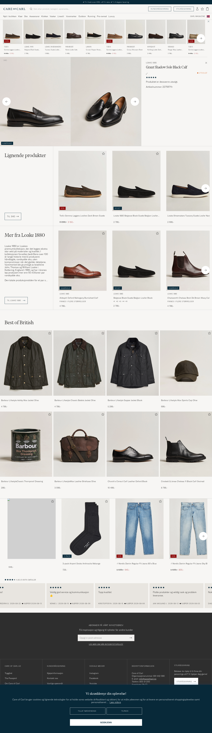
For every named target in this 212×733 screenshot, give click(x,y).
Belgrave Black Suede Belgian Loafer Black (32, 50)
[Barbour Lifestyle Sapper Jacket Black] (133, 397)
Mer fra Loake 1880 (25, 235)
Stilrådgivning (183, 9)
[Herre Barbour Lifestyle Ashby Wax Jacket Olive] (26, 363)
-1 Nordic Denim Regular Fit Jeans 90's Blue (136, 563)
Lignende (25, 155)
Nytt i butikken (9, 16)
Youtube (93, 683)
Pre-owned (102, 16)
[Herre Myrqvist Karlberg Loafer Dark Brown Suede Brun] (156, 32)
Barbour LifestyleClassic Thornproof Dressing (22, 481)
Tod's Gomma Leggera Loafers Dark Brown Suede (82, 215)
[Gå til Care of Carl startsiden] (14, 9)
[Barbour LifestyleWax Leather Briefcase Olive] (79, 478)
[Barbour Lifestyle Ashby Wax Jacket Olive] (26, 397)
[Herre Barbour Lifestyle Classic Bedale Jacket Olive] (79, 363)
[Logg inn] (197, 9)
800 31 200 (144, 681)
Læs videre (115, 702)
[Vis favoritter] (202, 9)
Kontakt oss (52, 678)
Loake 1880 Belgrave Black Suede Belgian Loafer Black (135, 215)
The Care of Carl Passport (106, 2)
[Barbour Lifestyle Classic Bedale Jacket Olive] (79, 397)
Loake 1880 (29, 47)
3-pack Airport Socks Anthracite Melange (81, 563)
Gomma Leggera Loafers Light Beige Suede (196, 50)
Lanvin (88, 47)
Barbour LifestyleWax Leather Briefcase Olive (75, 481)
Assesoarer (34, 16)
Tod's (6, 47)
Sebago (171, 47)
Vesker (53, 16)
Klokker (44, 16)
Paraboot (69, 47)
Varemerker (71, 16)
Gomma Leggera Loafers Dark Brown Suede (11, 50)
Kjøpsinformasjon (55, 673)
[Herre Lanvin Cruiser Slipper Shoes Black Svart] (94, 32)
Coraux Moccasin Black (134, 50)
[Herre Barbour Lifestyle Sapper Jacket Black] (133, 363)
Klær (20, 16)
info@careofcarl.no (147, 679)
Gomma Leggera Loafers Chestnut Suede (114, 50)
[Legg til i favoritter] (103, 154)
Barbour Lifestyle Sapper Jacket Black (125, 400)
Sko (26, 16)
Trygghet (8, 673)
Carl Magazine (197, 16)
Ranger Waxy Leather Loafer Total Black (175, 50)
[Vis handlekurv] (207, 9)
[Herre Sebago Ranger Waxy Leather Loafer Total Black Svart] (176, 32)
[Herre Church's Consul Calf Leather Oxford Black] (133, 444)
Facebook (93, 678)
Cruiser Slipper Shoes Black (93, 50)
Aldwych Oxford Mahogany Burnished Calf (79, 298)
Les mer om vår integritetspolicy (106, 644)
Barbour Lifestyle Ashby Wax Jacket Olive (20, 400)
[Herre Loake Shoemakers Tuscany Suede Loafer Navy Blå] (53, 32)
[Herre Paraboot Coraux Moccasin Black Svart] (135, 32)
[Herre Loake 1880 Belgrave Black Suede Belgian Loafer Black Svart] (33, 32)
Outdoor (82, 16)
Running (91, 16)
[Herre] (31, 529)
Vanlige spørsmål (55, 683)
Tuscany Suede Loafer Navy (52, 50)
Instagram (94, 673)
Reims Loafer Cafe (71, 50)
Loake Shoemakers (53, 47)
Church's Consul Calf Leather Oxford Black (127, 481)
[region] (106, 595)
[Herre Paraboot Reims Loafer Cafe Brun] (74, 32)
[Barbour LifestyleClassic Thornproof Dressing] (26, 478)
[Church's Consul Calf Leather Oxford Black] (133, 478)
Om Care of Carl (12, 683)
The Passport (11, 678)
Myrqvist (151, 47)
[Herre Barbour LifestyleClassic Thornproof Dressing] (26, 444)
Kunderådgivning (160, 9)
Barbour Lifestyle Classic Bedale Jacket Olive (75, 400)
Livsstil (61, 16)
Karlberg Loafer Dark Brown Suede (154, 50)
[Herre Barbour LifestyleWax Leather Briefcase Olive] (79, 444)
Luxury (111, 16)
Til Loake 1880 (14, 300)
